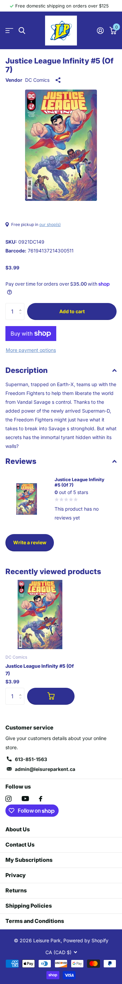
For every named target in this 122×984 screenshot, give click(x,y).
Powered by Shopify (85, 940)
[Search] (22, 30)
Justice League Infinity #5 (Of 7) (39, 669)
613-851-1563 (31, 759)
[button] (22, 305)
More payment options (31, 350)
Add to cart (72, 311)
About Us (17, 829)
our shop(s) (50, 224)
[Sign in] (100, 30)
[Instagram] (8, 799)
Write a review (29, 542)
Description (26, 370)
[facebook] (40, 798)
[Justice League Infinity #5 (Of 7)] (40, 614)
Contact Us (20, 844)
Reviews (20, 461)
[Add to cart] (51, 696)
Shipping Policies (28, 905)
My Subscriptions (29, 859)
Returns (16, 890)
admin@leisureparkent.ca (45, 769)
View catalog (9, 31)
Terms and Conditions (34, 920)
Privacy (15, 875)
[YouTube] (25, 798)
